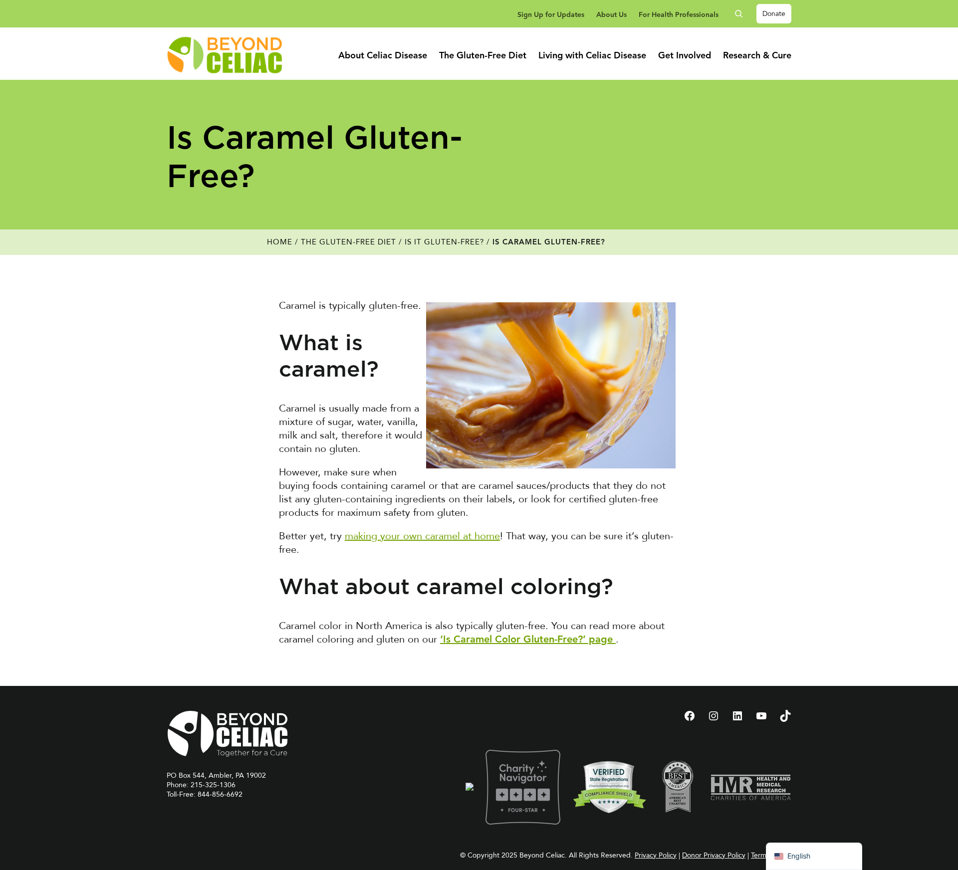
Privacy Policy (656, 855)
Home (279, 242)
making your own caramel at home (422, 536)
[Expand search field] (742, 13)
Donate (773, 13)
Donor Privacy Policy (713, 855)
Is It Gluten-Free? (444, 242)
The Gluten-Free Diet (348, 242)
